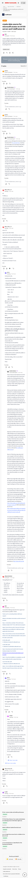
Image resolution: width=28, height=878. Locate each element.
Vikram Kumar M (8, 768)
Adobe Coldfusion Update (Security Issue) (11, 827)
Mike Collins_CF (8, 189)
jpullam (6, 70)
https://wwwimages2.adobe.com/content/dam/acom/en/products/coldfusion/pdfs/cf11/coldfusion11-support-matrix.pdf (16, 510)
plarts (8, 272)
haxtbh (6, 791)
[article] (14, 77)
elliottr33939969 (8, 576)
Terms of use (14, 869)
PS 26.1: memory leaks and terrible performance (13, 812)
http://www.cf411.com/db (18, 561)
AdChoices (6, 876)
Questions (5, 7)
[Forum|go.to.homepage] (11, 3)
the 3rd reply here (16, 142)
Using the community (7, 869)
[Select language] (18, 3)
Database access (6, 49)
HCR (5, 34)
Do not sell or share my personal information (11, 873)
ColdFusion (18, 6)
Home (4, 6)
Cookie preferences (6, 871)
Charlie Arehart (10, 87)
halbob (10, 715)
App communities (11, 6)
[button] (3, 3)
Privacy (19, 869)
